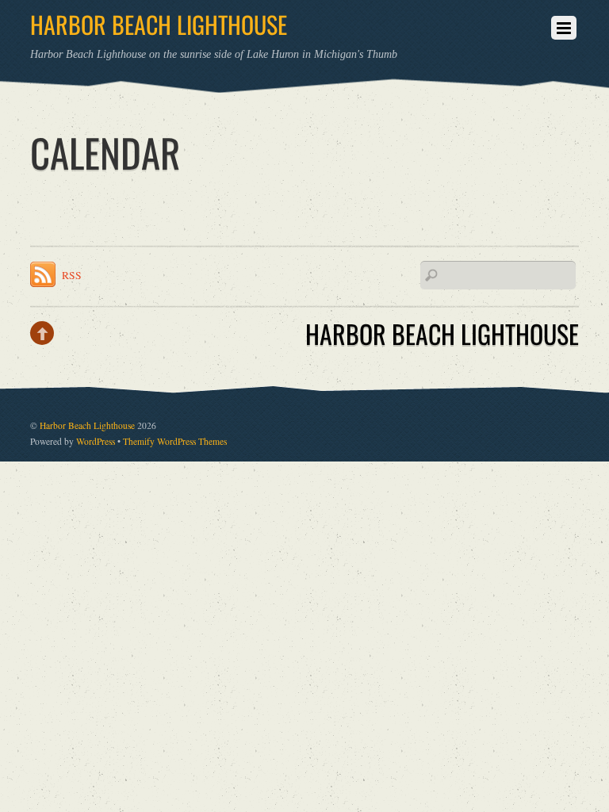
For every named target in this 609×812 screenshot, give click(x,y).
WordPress (95, 441)
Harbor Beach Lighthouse (87, 425)
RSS (72, 275)
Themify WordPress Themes (175, 441)
